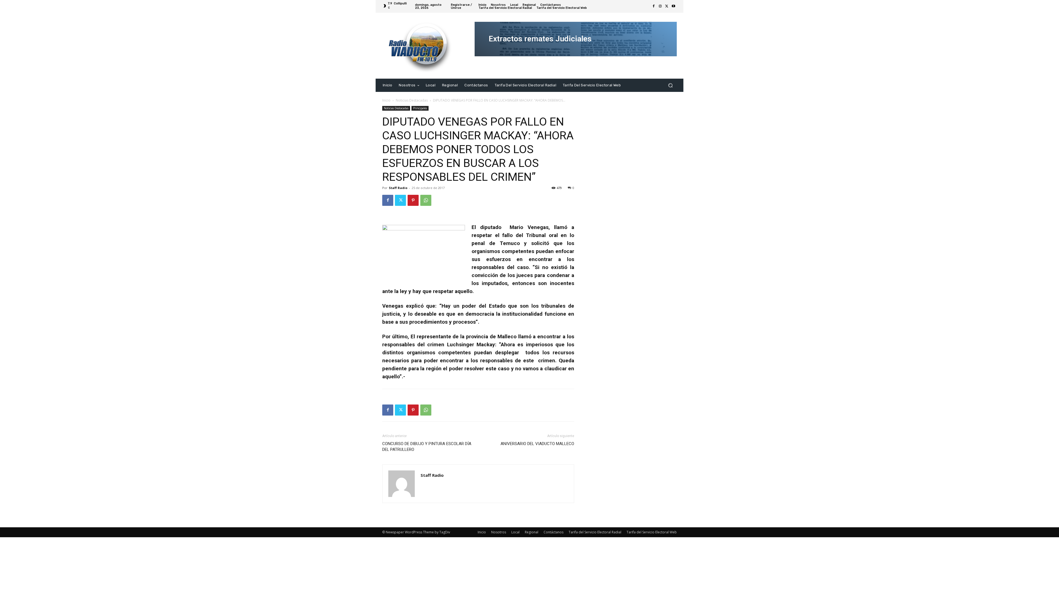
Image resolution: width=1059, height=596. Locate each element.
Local (515, 532)
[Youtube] (673, 6)
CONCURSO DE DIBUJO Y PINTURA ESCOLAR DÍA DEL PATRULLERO (426, 446)
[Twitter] (667, 6)
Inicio (386, 100)
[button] (670, 85)
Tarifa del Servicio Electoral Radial (595, 532)
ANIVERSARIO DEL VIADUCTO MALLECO (537, 443)
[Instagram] (660, 6)
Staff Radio (398, 188)
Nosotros (498, 532)
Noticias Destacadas (412, 100)
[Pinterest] (413, 200)
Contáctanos (553, 532)
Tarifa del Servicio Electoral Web (652, 532)
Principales (420, 108)
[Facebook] (653, 6)
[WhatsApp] (425, 200)
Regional (531, 532)
